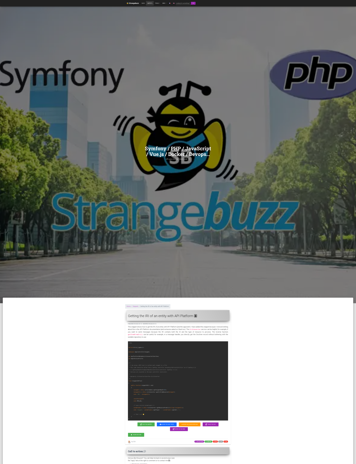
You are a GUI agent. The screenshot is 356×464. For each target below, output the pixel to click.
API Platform (199, 441)
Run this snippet (147, 424)
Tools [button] (157, 3)
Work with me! (136, 434)
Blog (143, 3)
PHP (216, 441)
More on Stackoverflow (190, 424)
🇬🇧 (174, 3)
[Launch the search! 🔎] (193, 3)
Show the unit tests (167, 424)
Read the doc (211, 424)
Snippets (149, 3)
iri (226, 441)
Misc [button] (164, 3)
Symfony (208, 441)
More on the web (179, 429)
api (221, 441)
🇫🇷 (169, 3)
